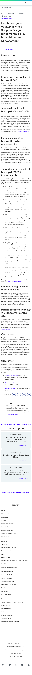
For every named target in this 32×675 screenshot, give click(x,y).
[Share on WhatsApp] (24, 394)
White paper (5, 612)
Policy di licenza (16, 653)
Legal (22, 650)
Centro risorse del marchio (9, 533)
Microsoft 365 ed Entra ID (8, 585)
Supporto (4, 544)
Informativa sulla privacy (14, 646)
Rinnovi (3, 554)
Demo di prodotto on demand (10, 622)
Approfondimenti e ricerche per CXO (12, 602)
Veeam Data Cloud (6, 578)
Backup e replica (6, 594)
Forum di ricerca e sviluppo (9, 567)
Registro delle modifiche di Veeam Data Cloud (14, 561)
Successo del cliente (7, 551)
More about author (13, 414)
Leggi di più (23, 445)
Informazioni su (5, 514)
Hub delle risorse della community (11, 564)
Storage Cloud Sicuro (7, 581)
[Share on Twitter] (19, 394)
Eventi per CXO (5, 605)
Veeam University (6, 557)
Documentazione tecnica (8, 548)
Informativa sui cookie (10, 650)
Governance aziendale (8, 524)
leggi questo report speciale (15, 281)
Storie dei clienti (6, 618)
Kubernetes (4, 591)
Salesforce (4, 588)
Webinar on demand (7, 615)
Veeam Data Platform (7, 575)
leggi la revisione (5, 329)
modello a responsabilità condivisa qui (11, 164)
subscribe (15, 496)
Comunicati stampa (7, 530)
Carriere (3, 520)
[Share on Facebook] (14, 394)
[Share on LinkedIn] (29, 394)
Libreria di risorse (6, 608)
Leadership (4, 517)
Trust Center (5, 537)
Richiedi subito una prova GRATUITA (18, 366)
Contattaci (4, 527)
